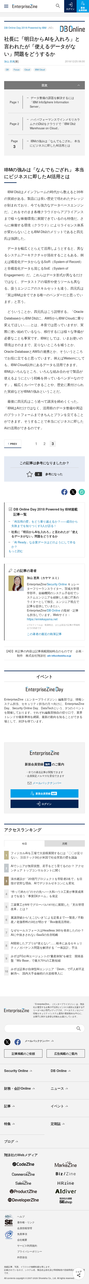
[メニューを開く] (6, 6)
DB (7, 69)
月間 (64, 843)
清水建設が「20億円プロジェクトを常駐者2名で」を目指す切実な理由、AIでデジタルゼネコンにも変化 (46, 881)
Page (14, 102)
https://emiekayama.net (42, 619)
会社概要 (22, 1239)
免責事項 (22, 1234)
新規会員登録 (46, 793)
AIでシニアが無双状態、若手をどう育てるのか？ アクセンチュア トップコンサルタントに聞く (47, 868)
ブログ (9, 1141)
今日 (24, 843)
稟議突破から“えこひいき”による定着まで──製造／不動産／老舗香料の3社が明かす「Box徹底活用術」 (47, 919)
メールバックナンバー (46, 783)
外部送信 (22, 1257)
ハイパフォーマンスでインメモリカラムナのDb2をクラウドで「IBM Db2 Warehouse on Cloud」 (55, 123)
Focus (16, 69)
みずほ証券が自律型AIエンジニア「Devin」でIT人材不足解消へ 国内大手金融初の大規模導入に (47, 971)
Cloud (27, 69)
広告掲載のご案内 (65, 1053)
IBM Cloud (40, 69)
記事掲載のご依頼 (23, 1053)
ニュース (57, 1088)
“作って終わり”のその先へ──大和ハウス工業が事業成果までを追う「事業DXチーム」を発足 (47, 893)
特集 (7, 1123)
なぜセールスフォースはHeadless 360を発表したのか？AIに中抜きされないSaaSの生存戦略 (47, 932)
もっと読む (15, 551)
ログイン (47, 804)
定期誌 (56, 1123)
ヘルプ (21, 1216)
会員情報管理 (24, 1228)
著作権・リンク (26, 1222)
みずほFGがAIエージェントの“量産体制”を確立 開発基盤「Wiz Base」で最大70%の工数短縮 (47, 958)
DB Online (53, 610)
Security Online (57, 584)
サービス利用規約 (27, 1245)
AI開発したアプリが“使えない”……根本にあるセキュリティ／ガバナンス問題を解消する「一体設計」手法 (46, 945)
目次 (44, 85)
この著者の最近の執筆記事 (44, 634)
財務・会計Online (17, 1088)
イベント (57, 1106)
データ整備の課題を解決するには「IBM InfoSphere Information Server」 (52, 102)
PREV (13, 444)
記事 (7, 1106)
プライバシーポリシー (29, 1251)
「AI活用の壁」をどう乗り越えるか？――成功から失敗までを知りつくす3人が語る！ (44, 523)
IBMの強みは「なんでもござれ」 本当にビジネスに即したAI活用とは (55, 143)
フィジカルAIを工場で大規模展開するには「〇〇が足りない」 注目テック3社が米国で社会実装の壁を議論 (47, 855)
